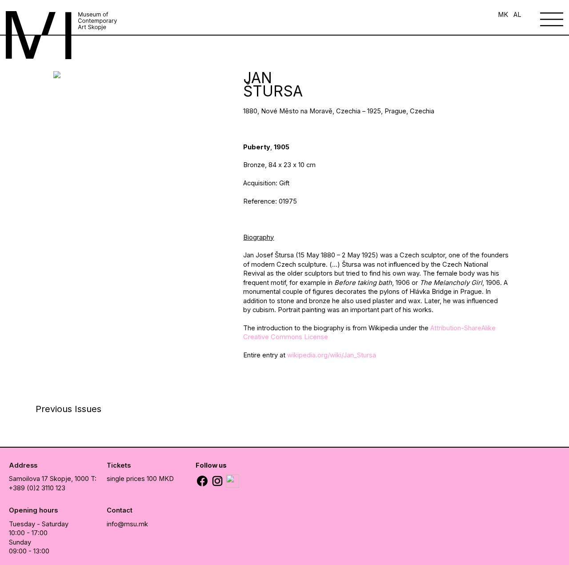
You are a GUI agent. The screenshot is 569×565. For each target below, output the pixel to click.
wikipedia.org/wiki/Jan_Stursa (332, 355)
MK (503, 15)
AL (517, 15)
